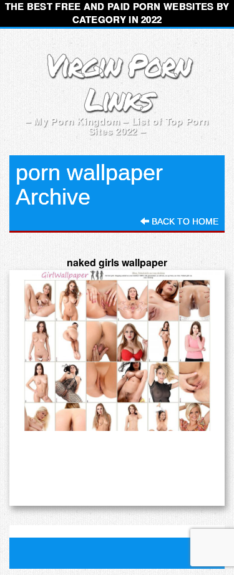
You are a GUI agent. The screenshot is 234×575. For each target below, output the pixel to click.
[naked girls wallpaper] (117, 351)
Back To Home (183, 221)
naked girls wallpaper (117, 262)
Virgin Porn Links (117, 81)
